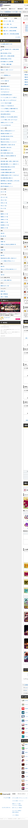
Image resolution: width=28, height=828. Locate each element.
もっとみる (18, 37)
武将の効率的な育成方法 (5, 114)
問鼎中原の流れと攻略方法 (6, 183)
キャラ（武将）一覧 (7, 24)
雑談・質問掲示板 (4, 294)
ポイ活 (8, 1)
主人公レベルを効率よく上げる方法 (8, 111)
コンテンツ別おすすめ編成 (6, 103)
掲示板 (15, 18)
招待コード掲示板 (4, 296)
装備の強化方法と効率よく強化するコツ (9, 258)
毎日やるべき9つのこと (5, 89)
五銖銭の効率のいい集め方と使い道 (8, 144)
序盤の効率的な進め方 (5, 86)
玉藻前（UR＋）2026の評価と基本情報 (11, 33)
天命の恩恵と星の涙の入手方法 (7, 136)
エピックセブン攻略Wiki (16, 810)
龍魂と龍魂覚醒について (5, 150)
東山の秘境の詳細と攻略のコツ (7, 178)
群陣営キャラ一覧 (4, 222)
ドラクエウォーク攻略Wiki (17, 805)
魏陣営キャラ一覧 (4, 214)
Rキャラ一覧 (3, 208)
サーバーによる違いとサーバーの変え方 (9, 97)
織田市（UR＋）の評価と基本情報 (7, 56)
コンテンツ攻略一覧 (5, 80)
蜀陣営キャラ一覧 (4, 216)
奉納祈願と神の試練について (6, 133)
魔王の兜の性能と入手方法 (6, 53)
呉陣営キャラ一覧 (4, 219)
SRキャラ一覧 (3, 205)
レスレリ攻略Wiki (15, 815)
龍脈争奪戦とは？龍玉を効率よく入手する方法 (10, 180)
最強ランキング (12, 8)
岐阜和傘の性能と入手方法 (6, 58)
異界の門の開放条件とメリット (7, 186)
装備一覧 (2, 255)
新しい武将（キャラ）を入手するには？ (9, 100)
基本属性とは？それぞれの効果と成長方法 (9, 117)
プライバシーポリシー (22, 793)
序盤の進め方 (20, 8)
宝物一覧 (2, 233)
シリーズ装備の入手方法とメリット (8, 261)
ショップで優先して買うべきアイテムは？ (9, 119)
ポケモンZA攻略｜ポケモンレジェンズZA (19, 797)
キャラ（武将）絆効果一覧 (6, 280)
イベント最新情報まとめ (5, 75)
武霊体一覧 (3, 241)
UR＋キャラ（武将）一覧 (8, 21)
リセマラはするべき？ (5, 91)
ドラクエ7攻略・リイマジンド (17, 800)
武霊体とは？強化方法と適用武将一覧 (8, 155)
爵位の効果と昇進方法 (5, 139)
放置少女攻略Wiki (15, 812)
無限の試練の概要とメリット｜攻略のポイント (10, 164)
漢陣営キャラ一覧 (4, 227)
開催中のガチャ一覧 (5, 285)
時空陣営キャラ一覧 (5, 225)
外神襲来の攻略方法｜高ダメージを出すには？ (10, 175)
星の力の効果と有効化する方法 (7, 153)
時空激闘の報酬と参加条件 (6, 169)
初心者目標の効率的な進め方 (6, 94)
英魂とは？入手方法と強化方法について (9, 269)
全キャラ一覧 (3, 191)
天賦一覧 (2, 274)
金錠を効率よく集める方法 (6, 147)
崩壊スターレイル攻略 (16, 803)
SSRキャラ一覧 (4, 202)
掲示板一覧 (3, 291)
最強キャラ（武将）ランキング (7, 69)
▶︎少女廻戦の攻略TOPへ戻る (6, 44)
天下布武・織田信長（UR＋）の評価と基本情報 (10, 50)
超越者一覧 (3, 249)
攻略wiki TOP (4, 8)
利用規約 (13, 793)
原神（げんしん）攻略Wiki (17, 807)
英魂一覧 (2, 266)
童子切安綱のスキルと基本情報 (7, 61)
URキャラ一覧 (3, 200)
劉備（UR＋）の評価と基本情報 (9, 30)
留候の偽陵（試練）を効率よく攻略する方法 (9, 161)
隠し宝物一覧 (3, 236)
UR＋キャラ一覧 (4, 197)
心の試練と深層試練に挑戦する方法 (8, 172)
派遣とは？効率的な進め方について (8, 130)
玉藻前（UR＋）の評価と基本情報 (10, 27)
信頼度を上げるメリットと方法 (7, 122)
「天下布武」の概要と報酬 (6, 64)
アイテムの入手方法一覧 (5, 125)
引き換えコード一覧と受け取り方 (7, 105)
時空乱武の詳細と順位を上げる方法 (8, 166)
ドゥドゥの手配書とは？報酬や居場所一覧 (9, 108)
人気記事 (5, 18)
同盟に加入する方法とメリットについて (9, 141)
